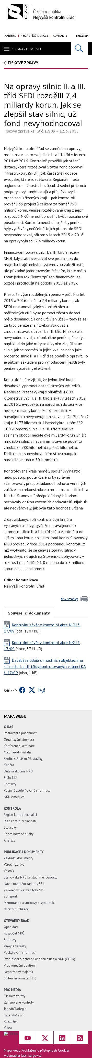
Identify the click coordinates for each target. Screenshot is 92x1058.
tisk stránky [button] (69, 599)
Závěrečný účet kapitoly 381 (24, 890)
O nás (8, 727)
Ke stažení (11, 1021)
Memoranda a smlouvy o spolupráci (29, 903)
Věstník (9, 871)
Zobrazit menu (26, 48)
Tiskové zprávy (22, 62)
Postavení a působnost (20, 733)
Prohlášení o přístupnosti (39, 1050)
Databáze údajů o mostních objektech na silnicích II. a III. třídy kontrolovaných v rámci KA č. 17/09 (45, 666)
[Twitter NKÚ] (44, 1037)
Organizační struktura (19, 739)
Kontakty (60, 35)
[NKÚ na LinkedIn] (62, 1037)
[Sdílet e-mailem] (42, 690)
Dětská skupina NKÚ (18, 771)
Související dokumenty (29, 613)
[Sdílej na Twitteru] (32, 690)
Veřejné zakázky (15, 946)
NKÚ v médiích (14, 797)
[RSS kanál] (79, 1037)
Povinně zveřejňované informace (27, 790)
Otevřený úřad (16, 921)
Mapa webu (12, 1050)
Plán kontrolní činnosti (20, 821)
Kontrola (12, 808)
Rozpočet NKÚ (14, 933)
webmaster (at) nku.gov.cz (22, 1055)
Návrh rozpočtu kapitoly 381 (24, 884)
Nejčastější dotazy (34, 35)
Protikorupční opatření (20, 965)
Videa (8, 1028)
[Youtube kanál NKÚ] (27, 1037)
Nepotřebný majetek (18, 972)
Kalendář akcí (13, 1015)
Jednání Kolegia (15, 1009)
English (82, 35)
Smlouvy (10, 940)
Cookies (64, 1050)
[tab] (29, 612)
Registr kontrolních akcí (20, 815)
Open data (11, 927)
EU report (10, 896)
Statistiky (10, 827)
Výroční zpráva (14, 864)
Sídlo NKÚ (11, 778)
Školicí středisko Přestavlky (23, 759)
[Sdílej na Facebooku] (22, 690)
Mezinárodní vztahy (17, 752)
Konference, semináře (19, 746)
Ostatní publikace (16, 909)
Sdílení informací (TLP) (20, 978)
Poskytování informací (20, 952)
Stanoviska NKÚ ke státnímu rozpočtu (30, 877)
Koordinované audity (18, 834)
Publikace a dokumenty (24, 852)
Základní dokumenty (18, 858)
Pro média (12, 990)
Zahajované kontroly (19, 1002)
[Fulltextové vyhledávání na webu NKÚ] (79, 48)
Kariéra (10, 35)
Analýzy (9, 840)
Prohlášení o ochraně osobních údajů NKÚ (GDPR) (39, 959)
